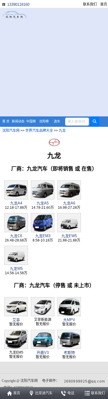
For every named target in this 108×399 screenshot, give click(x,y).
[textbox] (77, 122)
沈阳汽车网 (11, 131)
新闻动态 (18, 121)
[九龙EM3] (42, 231)
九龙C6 (16, 236)
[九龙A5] (42, 198)
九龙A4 (16, 203)
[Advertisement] (54, 62)
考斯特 (69, 352)
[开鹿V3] (42, 347)
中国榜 (31, 121)
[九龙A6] (69, 198)
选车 (57, 121)
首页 (103, 4)
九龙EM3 (42, 236)
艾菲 (16, 320)
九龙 (62, 131)
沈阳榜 (44, 121)
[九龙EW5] (69, 231)
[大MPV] (69, 315)
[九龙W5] (16, 263)
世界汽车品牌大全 (39, 131)
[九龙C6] (16, 231)
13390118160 (18, 4)
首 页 (6, 121)
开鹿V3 (43, 352)
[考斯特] (69, 347)
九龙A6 (69, 203)
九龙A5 (43, 203)
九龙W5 (16, 268)
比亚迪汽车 (43, 393)
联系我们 (90, 4)
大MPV (69, 320)
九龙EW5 (69, 236)
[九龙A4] (16, 198)
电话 (70, 393)
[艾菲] (16, 315)
